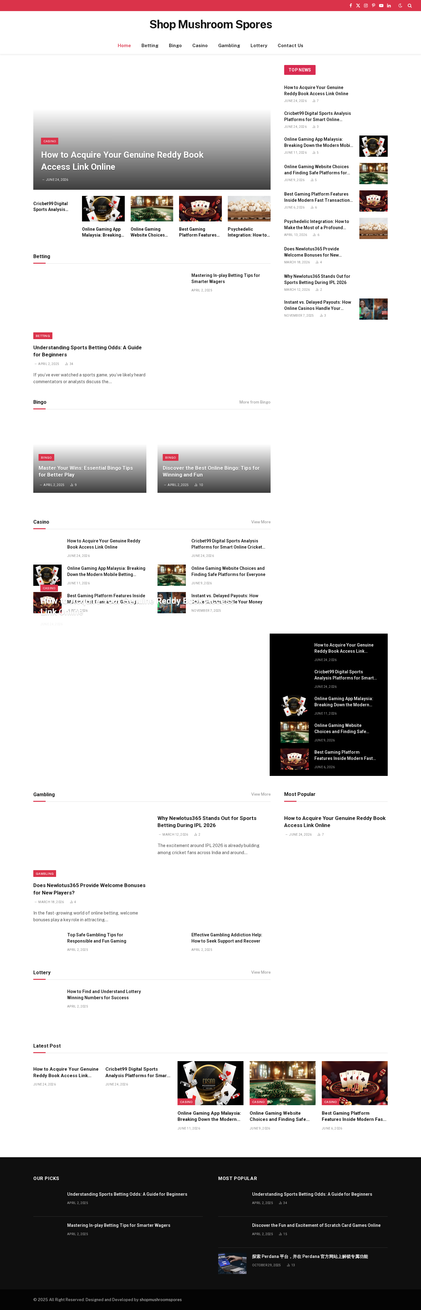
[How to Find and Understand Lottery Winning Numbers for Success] (47, 998)
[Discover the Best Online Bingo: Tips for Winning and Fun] (214, 455)
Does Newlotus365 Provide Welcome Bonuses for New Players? (311, 252)
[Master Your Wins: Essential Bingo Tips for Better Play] (89, 455)
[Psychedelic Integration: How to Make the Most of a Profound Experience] (249, 208)
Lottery (259, 45)
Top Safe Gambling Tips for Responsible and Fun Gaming (96, 937)
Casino (200, 45)
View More (261, 522)
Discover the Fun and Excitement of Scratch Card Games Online (316, 1225)
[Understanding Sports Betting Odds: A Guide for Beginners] (89, 305)
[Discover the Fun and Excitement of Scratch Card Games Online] (232, 1232)
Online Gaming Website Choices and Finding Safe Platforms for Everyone (148, 232)
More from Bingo (255, 402)
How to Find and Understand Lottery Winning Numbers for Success (104, 994)
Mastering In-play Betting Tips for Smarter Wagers (225, 278)
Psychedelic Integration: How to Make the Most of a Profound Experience (247, 232)
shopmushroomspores (161, 1299)
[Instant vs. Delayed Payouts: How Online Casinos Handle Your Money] (373, 309)
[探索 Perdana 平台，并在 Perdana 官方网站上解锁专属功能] (232, 1263)
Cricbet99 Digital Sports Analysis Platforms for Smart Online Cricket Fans (54, 207)
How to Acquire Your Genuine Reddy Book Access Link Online (122, 161)
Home (124, 45)
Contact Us (290, 45)
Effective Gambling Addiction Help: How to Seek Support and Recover (226, 937)
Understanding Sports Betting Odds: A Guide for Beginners (87, 351)
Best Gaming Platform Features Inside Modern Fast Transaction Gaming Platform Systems (200, 232)
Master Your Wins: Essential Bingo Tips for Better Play (86, 471)
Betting (149, 45)
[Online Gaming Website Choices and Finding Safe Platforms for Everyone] (152, 208)
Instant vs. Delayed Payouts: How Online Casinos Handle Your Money (317, 305)
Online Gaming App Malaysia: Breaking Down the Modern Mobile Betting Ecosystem (101, 232)
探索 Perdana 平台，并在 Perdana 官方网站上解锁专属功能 (310, 1256)
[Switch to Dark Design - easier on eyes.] (400, 5)
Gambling (229, 45)
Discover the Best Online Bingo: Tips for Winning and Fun (211, 471)
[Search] (409, 5)
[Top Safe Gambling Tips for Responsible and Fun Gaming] (47, 941)
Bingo (175, 45)
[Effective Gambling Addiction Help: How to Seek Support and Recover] (171, 941)
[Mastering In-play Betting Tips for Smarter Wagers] (171, 282)
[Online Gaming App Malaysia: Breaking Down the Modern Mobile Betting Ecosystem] (103, 208)
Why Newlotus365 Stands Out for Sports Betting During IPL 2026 (317, 279)
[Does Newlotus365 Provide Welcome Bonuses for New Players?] (373, 255)
